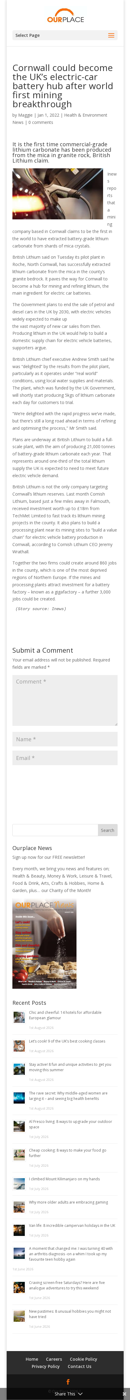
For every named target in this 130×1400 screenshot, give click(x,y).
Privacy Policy (46, 1366)
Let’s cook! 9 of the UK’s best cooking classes (67, 1041)
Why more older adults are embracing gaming (68, 1202)
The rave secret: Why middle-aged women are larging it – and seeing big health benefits (68, 1096)
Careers (54, 1359)
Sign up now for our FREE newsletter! (48, 857)
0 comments (40, 122)
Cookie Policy (83, 1359)
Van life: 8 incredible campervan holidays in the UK (72, 1225)
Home (32, 1359)
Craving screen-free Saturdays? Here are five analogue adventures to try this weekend (67, 1285)
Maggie (25, 115)
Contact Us (79, 1366)
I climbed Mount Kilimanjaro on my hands (64, 1179)
